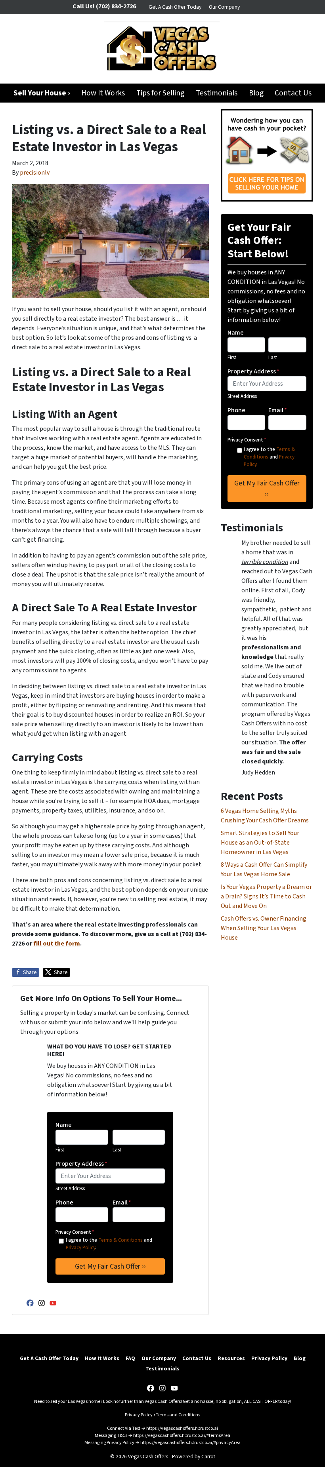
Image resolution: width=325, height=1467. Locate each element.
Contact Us (293, 93)
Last (117, 1149)
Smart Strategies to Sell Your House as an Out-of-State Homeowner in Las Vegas (260, 842)
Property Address (81, 1163)
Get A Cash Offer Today (175, 7)
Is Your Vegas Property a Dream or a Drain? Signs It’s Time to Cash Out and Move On (266, 896)
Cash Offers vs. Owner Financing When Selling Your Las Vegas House (263, 928)
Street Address (70, 1188)
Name (63, 1125)
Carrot (208, 1456)
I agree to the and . (109, 1244)
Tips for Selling (160, 93)
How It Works (103, 93)
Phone (64, 1202)
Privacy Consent (74, 1232)
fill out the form (56, 943)
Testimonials (216, 93)
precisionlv (35, 172)
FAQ (130, 1358)
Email (122, 1202)
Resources (231, 1358)
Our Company (224, 7)
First (59, 1149)
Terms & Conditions (120, 1240)
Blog (256, 93)
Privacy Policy (80, 1247)
